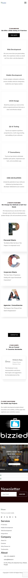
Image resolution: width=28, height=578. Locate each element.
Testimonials (4, 549)
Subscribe (22, 494)
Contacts (3, 543)
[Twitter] (1, 517)
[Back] (1, 372)
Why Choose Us (5, 546)
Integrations (4, 533)
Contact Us (14, 335)
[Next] (26, 372)
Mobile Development (7, 527)
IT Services (4, 525)
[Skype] (15, 517)
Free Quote (14, 35)
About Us (3, 540)
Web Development (6, 530)
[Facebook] (4, 517)
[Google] (12, 517)
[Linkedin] (7, 517)
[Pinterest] (10, 517)
